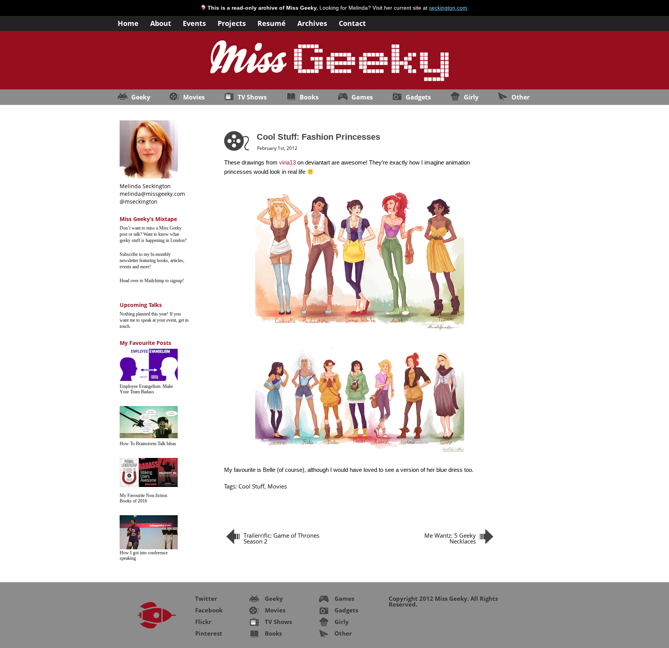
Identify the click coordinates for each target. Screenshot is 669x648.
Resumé (271, 23)
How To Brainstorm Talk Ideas (148, 443)
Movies (194, 97)
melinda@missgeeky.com (152, 193)
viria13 (287, 162)
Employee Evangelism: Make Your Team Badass (146, 389)
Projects (232, 23)
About (160, 23)
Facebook (209, 610)
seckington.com (448, 8)
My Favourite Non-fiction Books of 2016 (143, 498)
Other (520, 97)
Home (128, 23)
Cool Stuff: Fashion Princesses (318, 137)
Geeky (140, 97)
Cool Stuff (251, 486)
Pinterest (208, 633)
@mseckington (139, 201)
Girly (471, 97)
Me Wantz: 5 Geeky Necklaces (450, 538)
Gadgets (418, 97)
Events (194, 23)
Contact (352, 23)
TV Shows (252, 97)
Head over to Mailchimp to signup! (152, 280)
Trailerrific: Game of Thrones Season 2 (281, 538)
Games (362, 97)
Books (309, 97)
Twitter (206, 598)
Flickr (203, 622)
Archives (312, 23)
